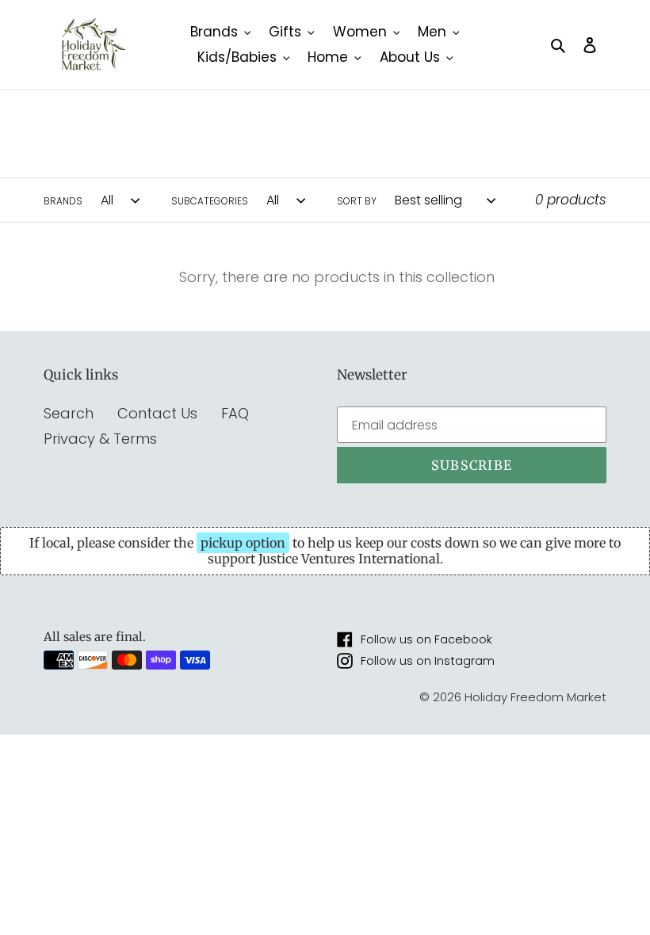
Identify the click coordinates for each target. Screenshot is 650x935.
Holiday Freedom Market (535, 697)
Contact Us (157, 413)
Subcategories (209, 201)
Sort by (357, 201)
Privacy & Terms (100, 438)
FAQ (235, 413)
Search (69, 413)
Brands (63, 201)
